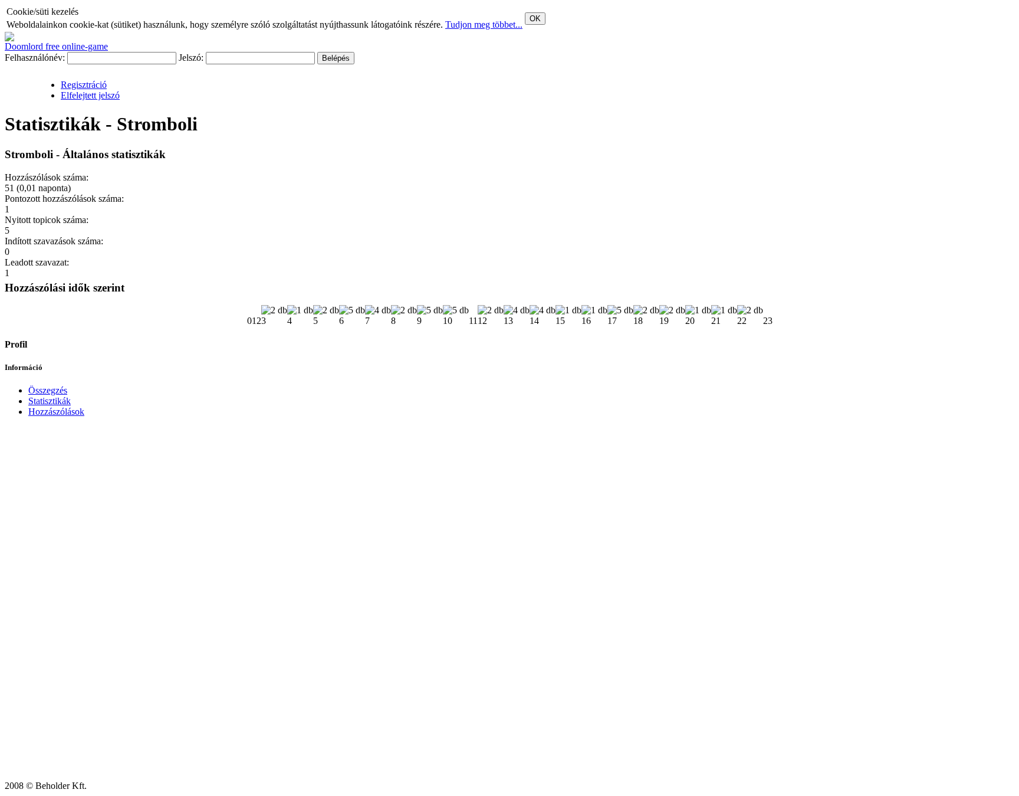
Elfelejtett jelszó (90, 95)
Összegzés (47, 390)
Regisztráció (84, 85)
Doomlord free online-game (56, 46)
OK (535, 18)
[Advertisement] (40, 604)
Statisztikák (49, 401)
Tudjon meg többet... (483, 24)
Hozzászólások (56, 412)
